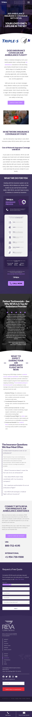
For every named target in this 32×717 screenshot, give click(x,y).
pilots (23, 416)
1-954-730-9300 (19, 579)
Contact (24, 698)
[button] (28, 2)
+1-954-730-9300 (14, 557)
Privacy (12, 698)
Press (20, 698)
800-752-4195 (12, 545)
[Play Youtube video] (16, 117)
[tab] (16, 452)
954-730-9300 (7, 671)
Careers (16, 698)
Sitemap (28, 698)
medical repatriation (13, 376)
